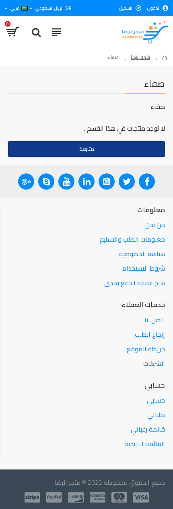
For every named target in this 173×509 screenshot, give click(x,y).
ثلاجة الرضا (140, 57)
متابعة (86, 149)
